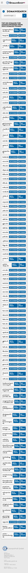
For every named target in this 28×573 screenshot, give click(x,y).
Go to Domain (16, 30)
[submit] (24, 15)
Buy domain (23, 30)
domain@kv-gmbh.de (10, 561)
